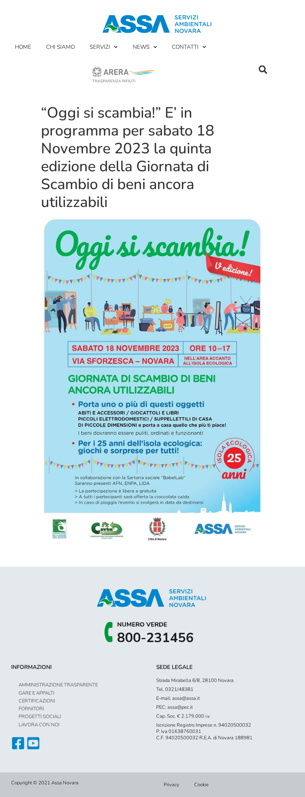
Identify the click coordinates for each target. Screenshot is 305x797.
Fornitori (31, 708)
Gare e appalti (36, 693)
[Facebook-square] (18, 743)
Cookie (201, 784)
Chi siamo (60, 47)
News (141, 47)
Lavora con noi (39, 724)
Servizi (100, 47)
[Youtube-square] (33, 743)
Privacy (171, 784)
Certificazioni (37, 701)
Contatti (185, 47)
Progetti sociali (40, 716)
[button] (263, 69)
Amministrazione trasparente (58, 685)
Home (23, 47)
